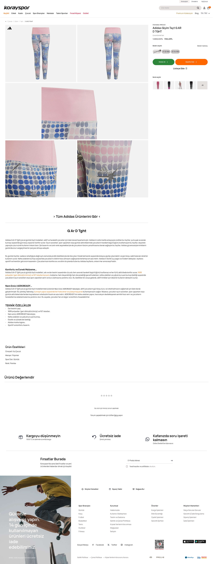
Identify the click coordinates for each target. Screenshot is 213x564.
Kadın (20, 13)
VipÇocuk (204, 1)
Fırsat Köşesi (75, 13)
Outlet (86, 13)
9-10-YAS (157, 51)
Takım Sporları (62, 13)
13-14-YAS (175, 51)
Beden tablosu (202, 46)
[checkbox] (127, 466)
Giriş (116, 415)
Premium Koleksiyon (184, 13)
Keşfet (6, 13)
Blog (197, 13)
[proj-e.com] (160, 557)
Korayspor (184, 1)
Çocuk (28, 13)
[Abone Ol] (171, 460)
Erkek (13, 13)
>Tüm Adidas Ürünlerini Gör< (77, 216)
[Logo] (17, 8)
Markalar (50, 13)
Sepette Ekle (189, 62)
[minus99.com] (150, 557)
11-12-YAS (166, 51)
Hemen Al (162, 62)
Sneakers (194, 1)
